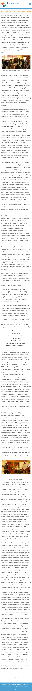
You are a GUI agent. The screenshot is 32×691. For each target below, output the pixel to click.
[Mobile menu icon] (30, 4)
